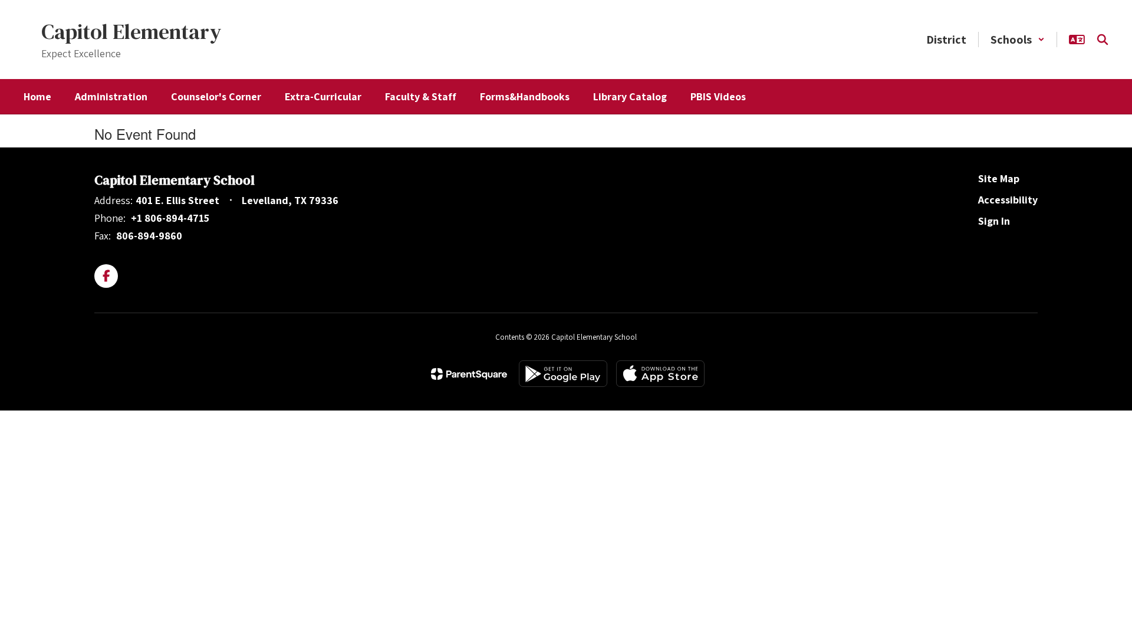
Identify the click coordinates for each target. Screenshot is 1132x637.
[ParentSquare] (469, 374)
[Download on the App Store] (660, 373)
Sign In (994, 221)
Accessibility (1008, 199)
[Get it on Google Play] (563, 373)
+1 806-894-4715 (170, 218)
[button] (1017, 39)
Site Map (998, 178)
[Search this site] (1102, 39)
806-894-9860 (149, 235)
